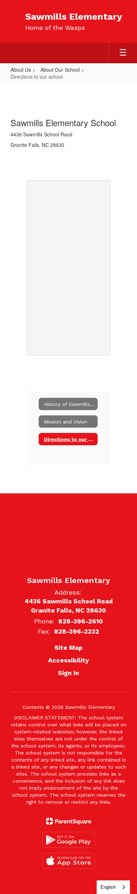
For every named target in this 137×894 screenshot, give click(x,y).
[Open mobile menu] (123, 53)
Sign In (68, 672)
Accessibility (68, 660)
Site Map (68, 647)
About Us (21, 69)
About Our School (60, 69)
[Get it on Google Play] (68, 840)
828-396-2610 (80, 621)
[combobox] (113, 887)
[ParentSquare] (68, 821)
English (108, 886)
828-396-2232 (76, 631)
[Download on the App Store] (68, 861)
